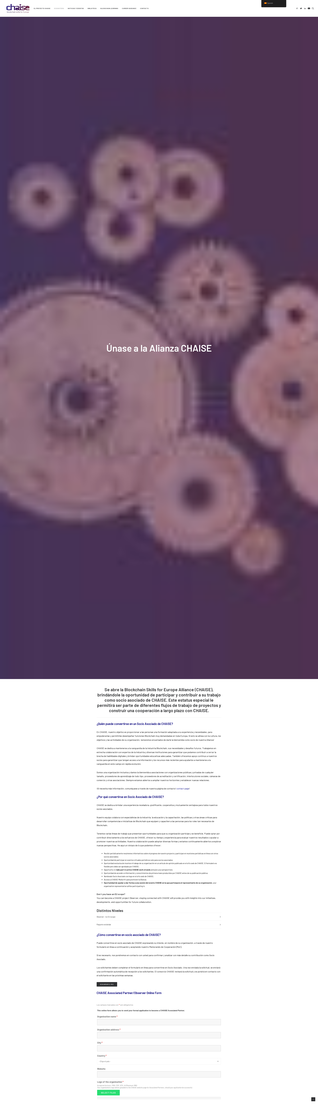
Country (102, 1055)
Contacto (144, 8)
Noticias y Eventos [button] (76, 8)
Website (101, 1068)
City (99, 1042)
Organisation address (108, 1029)
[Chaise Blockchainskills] (18, 8)
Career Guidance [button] (129, 8)
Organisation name (107, 1016)
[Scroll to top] (313, 1099)
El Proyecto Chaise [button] (42, 8)
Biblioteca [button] (92, 8)
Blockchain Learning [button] (109, 8)
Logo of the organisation (110, 1081)
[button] (297, 8)
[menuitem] (42, 8)
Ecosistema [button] (59, 8)
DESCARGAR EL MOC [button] (107, 984)
